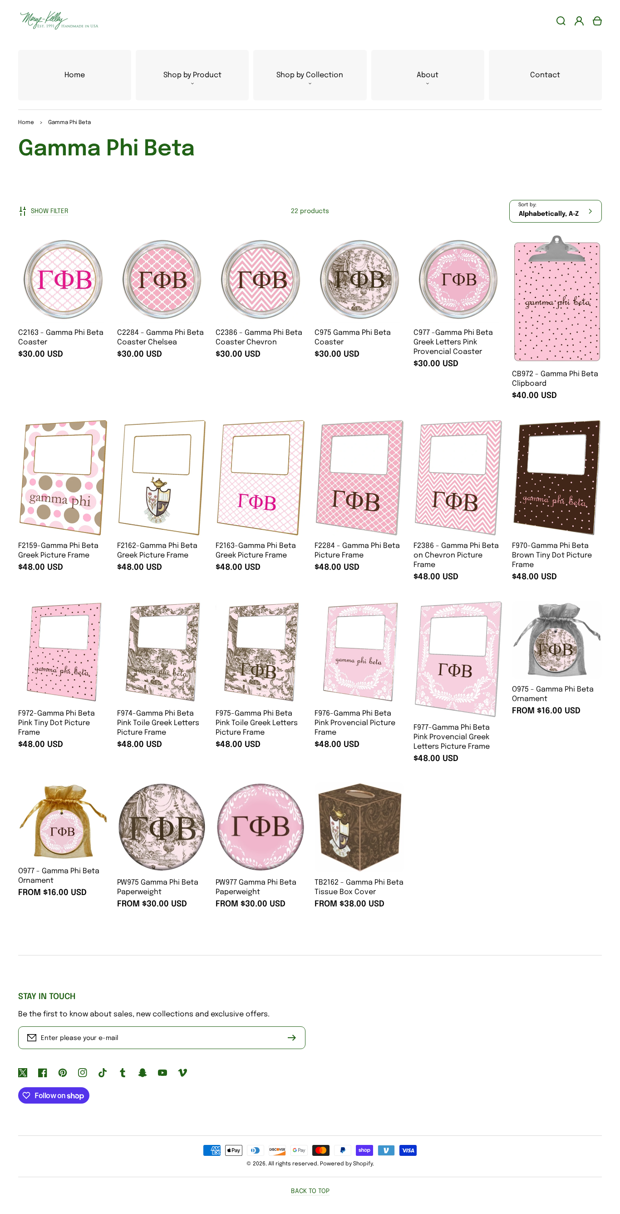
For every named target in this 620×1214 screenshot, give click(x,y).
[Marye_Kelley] (56, 20)
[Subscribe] (294, 1037)
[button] (192, 75)
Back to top (310, 1191)
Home (26, 122)
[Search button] (561, 21)
